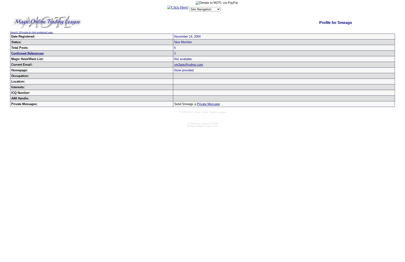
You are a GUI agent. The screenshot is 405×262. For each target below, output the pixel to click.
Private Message (208, 104)
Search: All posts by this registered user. (31, 32)
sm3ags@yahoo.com (188, 64)
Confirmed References (27, 53)
